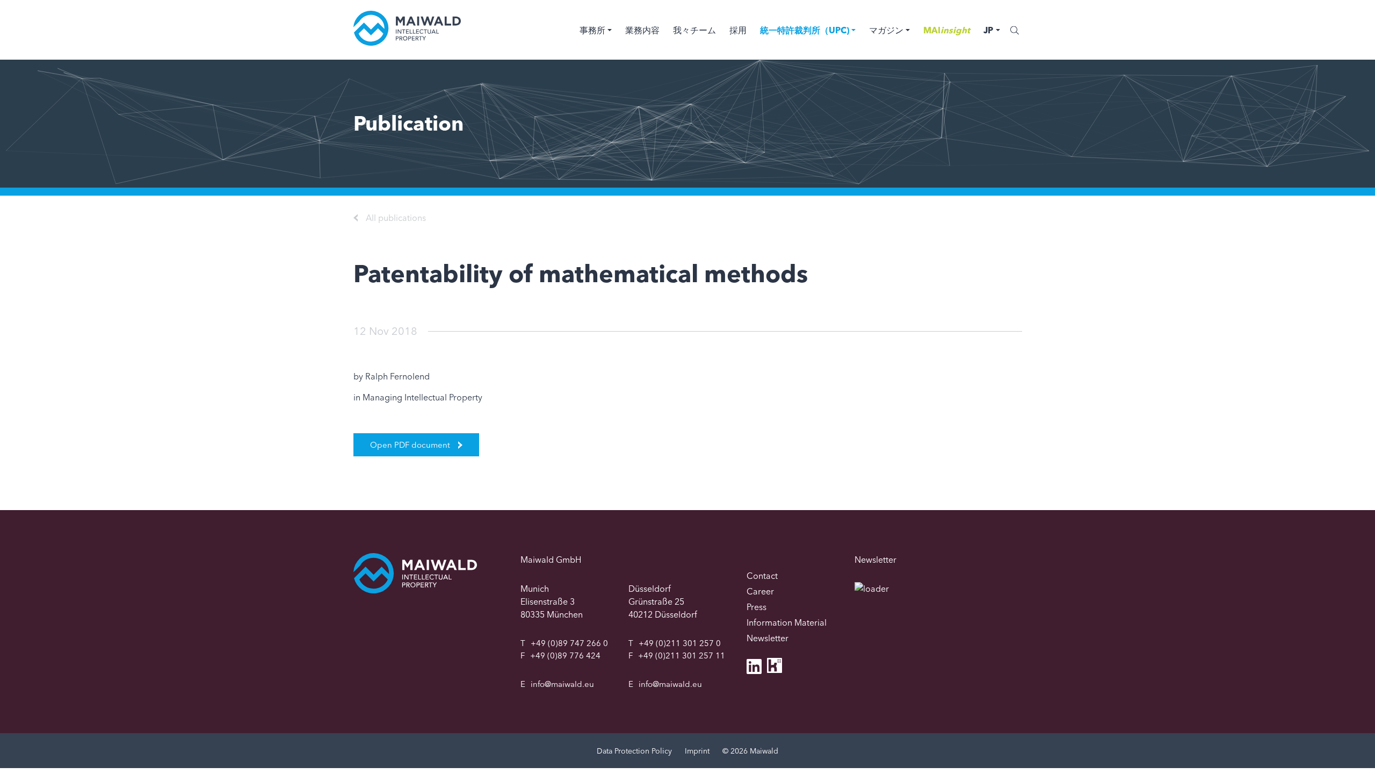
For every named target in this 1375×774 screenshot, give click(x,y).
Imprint (697, 751)
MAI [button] (946, 30)
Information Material (787, 622)
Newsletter (767, 638)
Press (756, 606)
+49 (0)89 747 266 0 (569, 643)
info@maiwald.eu (562, 684)
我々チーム (694, 30)
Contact (762, 575)
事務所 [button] (592, 30)
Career (760, 591)
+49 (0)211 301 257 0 (680, 643)
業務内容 (642, 30)
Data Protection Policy (634, 751)
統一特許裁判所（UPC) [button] (804, 30)
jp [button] (988, 30)
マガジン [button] (886, 30)
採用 (738, 30)
